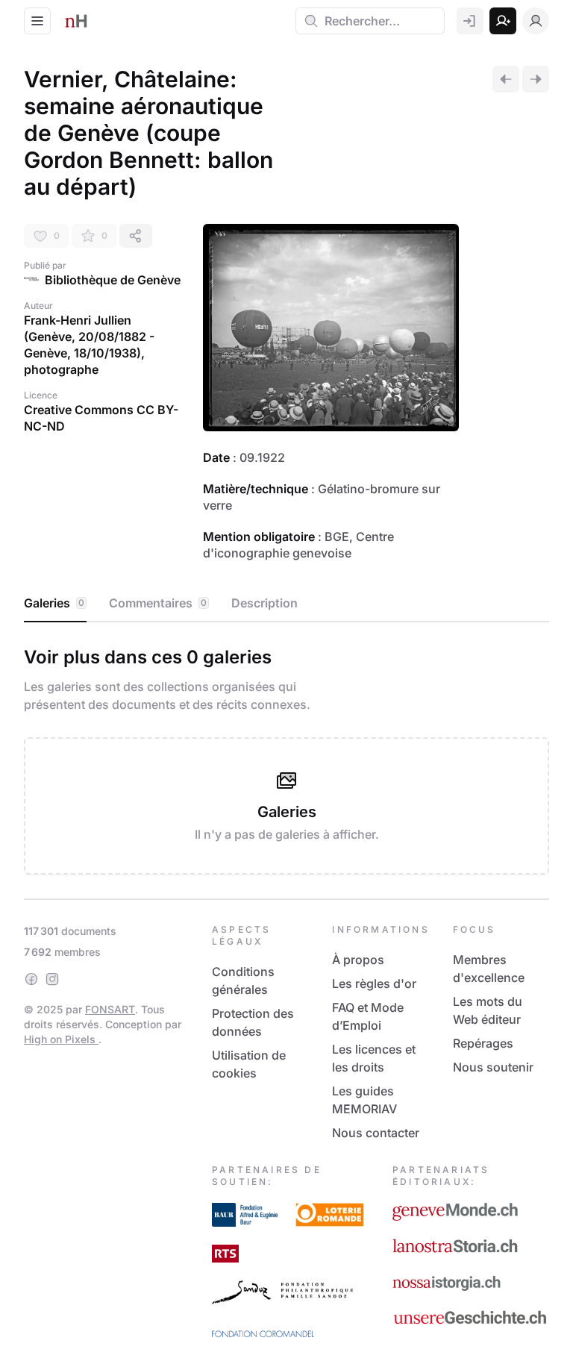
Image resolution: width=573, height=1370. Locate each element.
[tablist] (286, 603)
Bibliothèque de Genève (113, 279)
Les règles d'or (374, 983)
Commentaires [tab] (158, 602)
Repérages (483, 1043)
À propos (358, 959)
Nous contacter (375, 1132)
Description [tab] (264, 602)
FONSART (110, 1009)
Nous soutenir (493, 1067)
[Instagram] (52, 979)
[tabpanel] (286, 757)
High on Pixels (61, 1039)
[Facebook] (31, 979)
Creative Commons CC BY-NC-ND (101, 418)
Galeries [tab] (54, 602)
